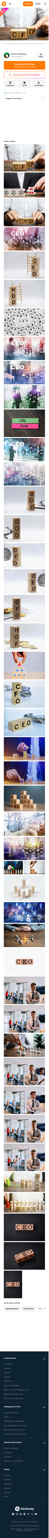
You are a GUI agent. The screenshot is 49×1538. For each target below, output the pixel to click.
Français (7, 1505)
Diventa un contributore (13, 1474)
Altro (6, 1510)
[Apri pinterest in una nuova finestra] (24, 1527)
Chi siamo (8, 1470)
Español (7, 1493)
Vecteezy (7, 1381)
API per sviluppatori (12, 1398)
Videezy (7, 1386)
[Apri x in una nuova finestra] (31, 1527)
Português (8, 1497)
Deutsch (7, 1501)
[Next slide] (39, 1322)
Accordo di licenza (11, 1426)
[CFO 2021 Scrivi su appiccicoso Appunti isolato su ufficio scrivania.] (24, 422)
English (7, 1488)
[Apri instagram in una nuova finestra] (16, 1527)
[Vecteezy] (3, 3)
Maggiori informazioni (14, 97)
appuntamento (12, 1322)
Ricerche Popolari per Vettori (15, 1438)
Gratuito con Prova (24, 65)
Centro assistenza (11, 1461)
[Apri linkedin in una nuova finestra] (20, 1527)
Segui (41, 57)
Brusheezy (8, 1377)
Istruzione (8, 1394)
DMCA (6, 1430)
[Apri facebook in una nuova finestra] (12, 1527)
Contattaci (8, 1465)
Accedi (37, 4)
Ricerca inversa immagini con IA (16, 1403)
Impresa (7, 1390)
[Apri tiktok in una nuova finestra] (27, 1527)
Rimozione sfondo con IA (14, 1407)
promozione (29, 1322)
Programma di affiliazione (14, 1434)
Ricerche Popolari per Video (15, 1447)
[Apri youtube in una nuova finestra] (35, 1527)
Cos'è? (24, 93)
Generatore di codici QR (13, 1411)
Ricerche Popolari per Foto (14, 1443)
